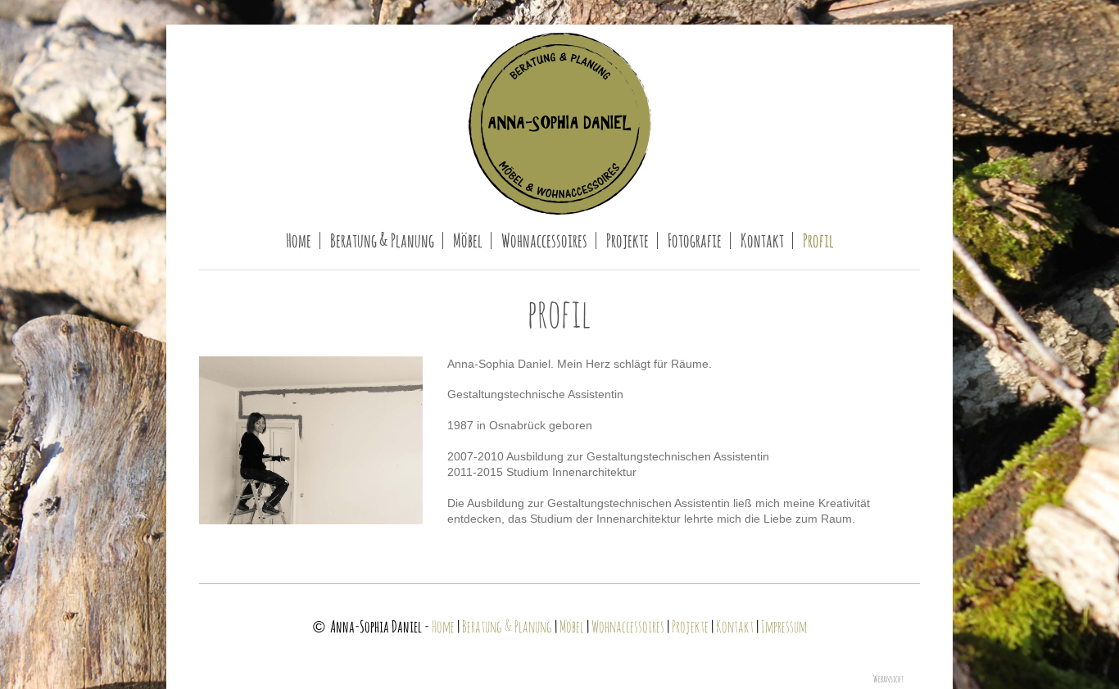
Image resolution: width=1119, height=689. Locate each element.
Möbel (572, 626)
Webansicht (888, 679)
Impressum (784, 626)
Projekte (690, 626)
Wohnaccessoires (627, 626)
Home (443, 626)
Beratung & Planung (507, 626)
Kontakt (735, 626)
